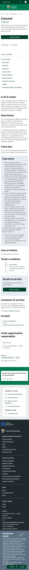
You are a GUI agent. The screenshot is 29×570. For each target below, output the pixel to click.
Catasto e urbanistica (8, 461)
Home (2, 14)
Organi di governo (7, 439)
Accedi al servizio (14, 290)
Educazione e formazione (9, 471)
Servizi (7, 14)
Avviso (4, 495)
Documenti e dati (7, 452)
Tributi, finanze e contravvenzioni (11, 476)
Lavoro (17, 357)
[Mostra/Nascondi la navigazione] (3, 6)
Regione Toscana (6, 2)
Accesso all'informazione (8, 357)
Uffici (3, 444)
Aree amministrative (8, 442)
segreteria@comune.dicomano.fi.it (13, 325)
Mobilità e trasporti (7, 463)
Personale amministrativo (9, 449)
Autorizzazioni (6, 468)
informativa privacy (8, 564)
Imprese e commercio (8, 481)
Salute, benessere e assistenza (10, 479)
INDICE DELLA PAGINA (6, 54)
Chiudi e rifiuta (22, 535)
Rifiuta (13, 567)
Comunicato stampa (7, 493)
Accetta (23, 567)
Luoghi (4, 504)
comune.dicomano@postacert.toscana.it (13, 522)
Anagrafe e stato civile (8, 466)
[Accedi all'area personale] (25, 2)
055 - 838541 (8, 518)
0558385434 (12, 321)
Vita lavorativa (13, 14)
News (3, 490)
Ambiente (5, 474)
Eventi (4, 507)
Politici (4, 447)
